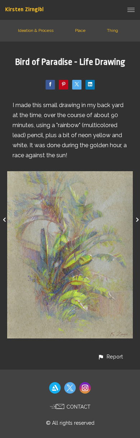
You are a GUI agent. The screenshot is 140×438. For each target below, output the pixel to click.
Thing (112, 30)
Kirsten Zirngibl (24, 9)
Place (80, 30)
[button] (110, 356)
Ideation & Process (35, 30)
